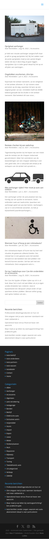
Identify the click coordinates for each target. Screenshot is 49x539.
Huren (8, 426)
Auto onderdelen (12, 359)
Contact (9, 373)
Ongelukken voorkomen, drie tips (19, 74)
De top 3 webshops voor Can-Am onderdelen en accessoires (24, 272)
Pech (8, 447)
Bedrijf (9, 412)
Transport (10, 458)
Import (9, 430)
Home (8, 376)
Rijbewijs (9, 454)
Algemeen (10, 398)
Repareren (10, 451)
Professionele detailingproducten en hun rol (22, 313)
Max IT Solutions (16, 533)
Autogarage (10, 405)
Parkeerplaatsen (12, 444)
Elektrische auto (12, 416)
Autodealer (10, 369)
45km (8, 388)
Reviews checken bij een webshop (19, 145)
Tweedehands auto (13, 465)
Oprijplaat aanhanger (14, 46)
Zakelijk (9, 476)
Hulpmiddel (10, 423)
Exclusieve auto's (12, 419)
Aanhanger (10, 391)
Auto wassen (11, 366)
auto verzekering (12, 402)
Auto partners (11, 362)
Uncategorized (12, 469)
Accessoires (34, 48)
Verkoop (9, 472)
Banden (9, 409)
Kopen (8, 433)
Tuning (9, 461)
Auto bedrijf (11, 355)
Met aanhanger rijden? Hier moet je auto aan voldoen (24, 188)
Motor (8, 440)
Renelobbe (13, 48)
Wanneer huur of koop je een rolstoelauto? (23, 243)
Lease (8, 437)
